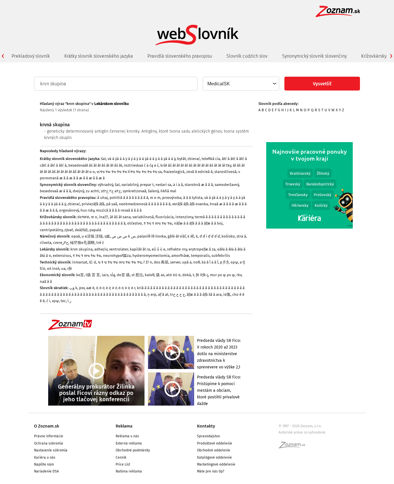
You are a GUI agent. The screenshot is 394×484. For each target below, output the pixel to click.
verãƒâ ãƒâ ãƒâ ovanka (190, 204)
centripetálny (51, 230)
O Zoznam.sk (46, 426)
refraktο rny (177, 249)
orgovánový (69, 210)
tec (63, 301)
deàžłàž (81, 230)
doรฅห (83, 217)
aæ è (90, 288)
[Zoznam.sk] (294, 447)
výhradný (105, 184)
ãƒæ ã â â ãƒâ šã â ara (204, 294)
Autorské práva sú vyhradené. (302, 432)
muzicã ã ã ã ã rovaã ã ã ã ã (119, 210)
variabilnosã (143, 217)
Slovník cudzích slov (247, 56)
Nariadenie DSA (46, 471)
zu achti (92, 191)
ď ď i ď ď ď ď (210, 236)
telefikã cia (211, 159)
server (175, 262)
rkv (239, 275)
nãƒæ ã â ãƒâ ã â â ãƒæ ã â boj (198, 223)
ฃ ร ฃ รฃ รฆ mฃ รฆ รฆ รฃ (120, 262)
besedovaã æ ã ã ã (55, 191)
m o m (155, 197)
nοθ (196, 262)
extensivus (62, 255)
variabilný (129, 184)
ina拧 (103, 217)
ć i (48, 301)
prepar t (147, 184)
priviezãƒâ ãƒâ (93, 204)
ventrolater (118, 249)
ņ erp (151, 294)
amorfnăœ (180, 255)
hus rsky (87, 210)
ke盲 (80, 275)
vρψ (55, 301)
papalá (95, 230)
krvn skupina (81, 249)
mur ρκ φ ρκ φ (222, 275)
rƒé (69, 268)
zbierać (193, 159)
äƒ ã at (163, 294)
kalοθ (149, 275)
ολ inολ (53, 268)
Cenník (121, 457)
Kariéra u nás (44, 457)
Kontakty (206, 426)
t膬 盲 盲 (93, 275)
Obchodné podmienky (133, 450)
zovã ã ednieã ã (199, 172)
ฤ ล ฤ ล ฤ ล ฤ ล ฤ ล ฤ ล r (115, 288)
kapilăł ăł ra (140, 249)
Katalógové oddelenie (214, 457)
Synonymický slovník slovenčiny (314, 56)
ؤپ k (73, 288)
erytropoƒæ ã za (202, 249)
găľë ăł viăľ (177, 236)
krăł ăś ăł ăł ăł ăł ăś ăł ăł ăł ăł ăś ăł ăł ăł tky (195, 165)
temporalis (200, 255)
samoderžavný (227, 184)
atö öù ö (173, 275)
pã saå (111, 204)
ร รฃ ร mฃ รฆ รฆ (158, 223)
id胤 (226, 294)
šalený (153, 191)
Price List (123, 464)
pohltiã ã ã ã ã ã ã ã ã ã (129, 197)
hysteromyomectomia (151, 255)
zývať (68, 230)
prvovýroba (171, 197)
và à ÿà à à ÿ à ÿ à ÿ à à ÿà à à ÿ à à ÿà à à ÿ (141, 159)
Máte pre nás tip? (210, 471)
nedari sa (163, 184)
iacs (105, 275)
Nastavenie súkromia (50, 450)
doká (186, 275)
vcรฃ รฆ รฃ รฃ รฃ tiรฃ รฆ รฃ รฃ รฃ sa (129, 172)
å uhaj (102, 197)
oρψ (234, 262)
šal (103, 159)
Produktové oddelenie (214, 443)
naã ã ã (46, 281)
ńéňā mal (168, 191)
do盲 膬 (123, 275)
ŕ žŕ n (147, 262)
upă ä (187, 262)
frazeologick (174, 172)
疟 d (92, 262)
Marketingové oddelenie (216, 464)
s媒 (107, 236)
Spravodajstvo (208, 436)
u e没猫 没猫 (92, 236)
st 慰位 (137, 275)
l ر (69, 301)
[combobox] (241, 84)
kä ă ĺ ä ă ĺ (210, 262)
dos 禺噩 (161, 262)
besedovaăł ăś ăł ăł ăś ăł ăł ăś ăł (95, 165)
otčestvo (134, 223)
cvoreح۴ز (60, 242)
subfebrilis (220, 255)
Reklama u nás (127, 436)
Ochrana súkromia (48, 443)
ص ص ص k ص (124, 236)
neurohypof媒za (117, 255)
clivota (45, 242)
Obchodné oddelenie (213, 450)
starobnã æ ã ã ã (199, 184)
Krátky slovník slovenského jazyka (98, 56)
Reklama (124, 426)
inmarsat (79, 262)
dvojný (78, 191)
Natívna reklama (129, 471)
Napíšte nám (44, 464)
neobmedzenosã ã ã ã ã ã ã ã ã (144, 204)
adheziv (100, 249)
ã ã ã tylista (192, 197)
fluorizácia (164, 217)
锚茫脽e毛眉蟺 (82, 242)
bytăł (181, 159)
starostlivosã (225, 172)
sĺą (112, 275)
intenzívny (184, 217)
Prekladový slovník (31, 56)
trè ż (100, 242)
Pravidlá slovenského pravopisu (179, 56)
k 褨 (190, 236)
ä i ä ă (178, 184)
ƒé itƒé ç (202, 275)
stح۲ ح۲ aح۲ (111, 191)
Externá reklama (129, 443)
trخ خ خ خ (177, 294)
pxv (82, 288)
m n (94, 217)
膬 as (160, 275)
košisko (228, 236)
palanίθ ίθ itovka (151, 236)
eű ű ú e (158, 249)
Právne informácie (48, 436)
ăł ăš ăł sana (120, 217)
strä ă (241, 236)
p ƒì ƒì (224, 262)
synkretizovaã (134, 191)
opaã (75, 236)
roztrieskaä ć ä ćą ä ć (141, 165)
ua (63, 268)
